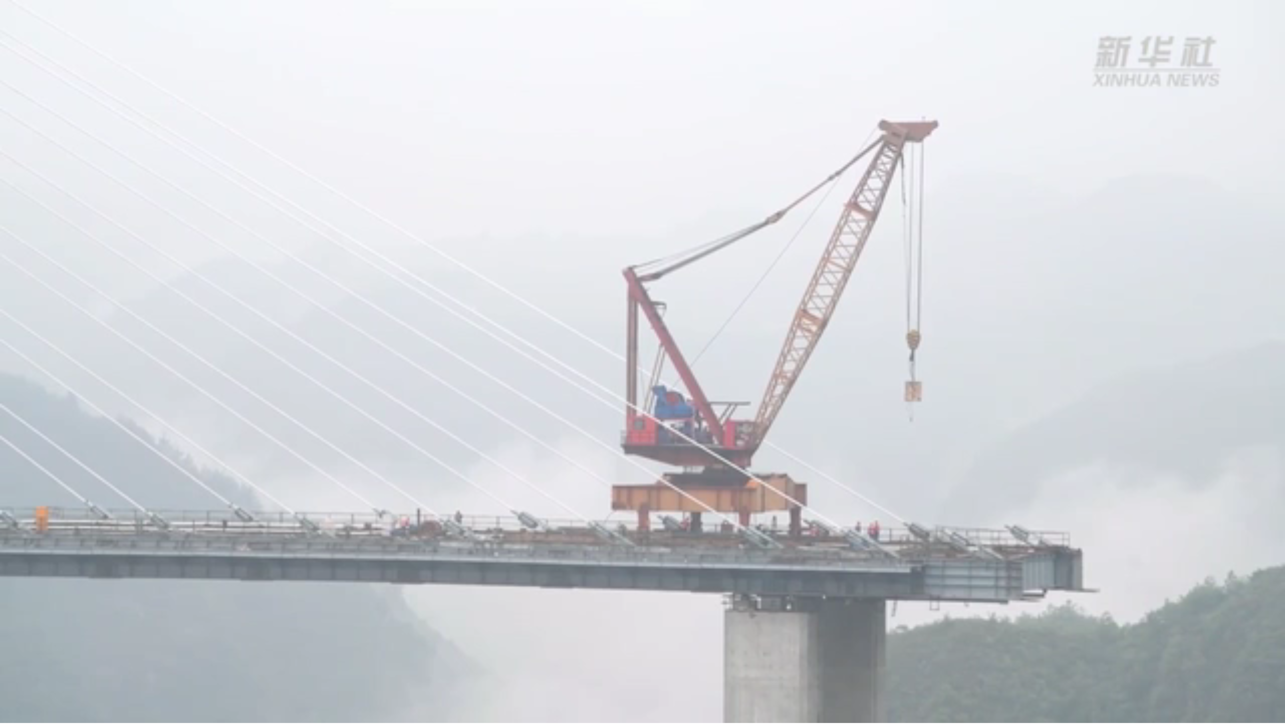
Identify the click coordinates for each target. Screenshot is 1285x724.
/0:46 (26, 716)
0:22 (17, 716)
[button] (5, 717)
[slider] (1261, 716)
